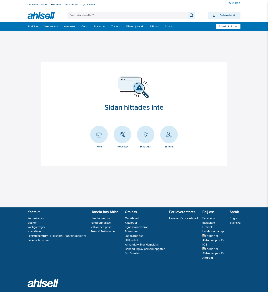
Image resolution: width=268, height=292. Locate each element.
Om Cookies (132, 253)
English (234, 218)
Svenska (235, 222)
